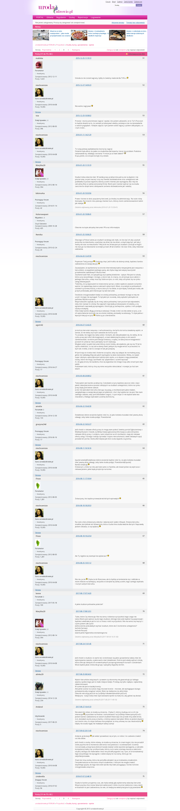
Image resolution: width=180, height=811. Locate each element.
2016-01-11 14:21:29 (83, 135)
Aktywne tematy (118, 22)
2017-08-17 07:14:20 (83, 593)
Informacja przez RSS (136, 54)
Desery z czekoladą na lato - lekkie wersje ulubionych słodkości (136, 33)
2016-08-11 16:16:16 (83, 448)
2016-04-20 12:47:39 (83, 256)
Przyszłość (60, 45)
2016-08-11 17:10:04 (83, 478)
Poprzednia (46, 50)
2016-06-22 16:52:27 (83, 424)
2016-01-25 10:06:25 (83, 234)
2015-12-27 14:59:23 (83, 85)
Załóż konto (128, 2)
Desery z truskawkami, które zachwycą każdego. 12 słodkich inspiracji (98, 33)
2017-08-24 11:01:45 (83, 644)
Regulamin (61, 17)
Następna (76, 50)
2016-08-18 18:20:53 (83, 505)
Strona (38, 112)
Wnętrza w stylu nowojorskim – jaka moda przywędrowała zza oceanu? (60, 33)
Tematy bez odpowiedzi (135, 22)
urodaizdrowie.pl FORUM (45, 45)
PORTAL (39, 17)
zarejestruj (123, 50)
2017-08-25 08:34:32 (83, 674)
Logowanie (96, 17)
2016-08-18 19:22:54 (83, 536)
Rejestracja (83, 17)
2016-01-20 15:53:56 (83, 193)
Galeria (119, 2)
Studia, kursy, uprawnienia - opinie (80, 45)
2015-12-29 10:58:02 (83, 115)
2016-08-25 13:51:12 (83, 563)
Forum (108, 2)
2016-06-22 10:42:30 (83, 406)
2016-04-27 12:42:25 (83, 325)
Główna (50, 17)
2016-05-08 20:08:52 (83, 376)
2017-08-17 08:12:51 (83, 611)
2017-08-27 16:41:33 (83, 707)
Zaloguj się (138, 2)
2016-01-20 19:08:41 (83, 214)
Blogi (114, 2)
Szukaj (72, 17)
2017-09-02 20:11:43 (83, 730)
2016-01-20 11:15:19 (83, 165)
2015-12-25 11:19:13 (83, 58)
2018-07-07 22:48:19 (83, 776)
